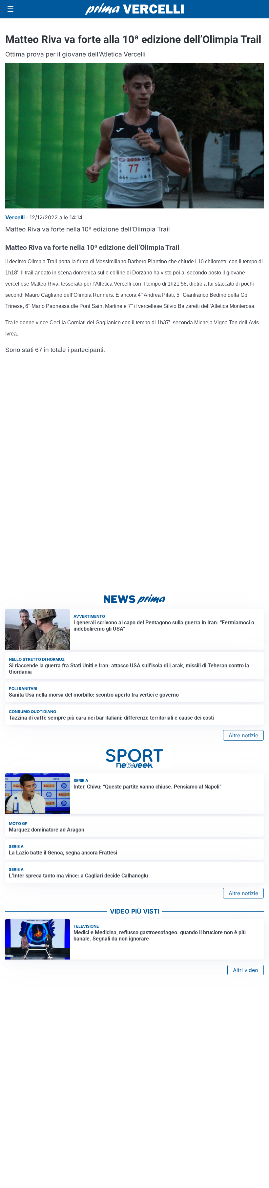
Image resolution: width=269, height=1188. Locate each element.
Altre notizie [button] (243, 735)
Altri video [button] (245, 970)
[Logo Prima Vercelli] (134, 9)
